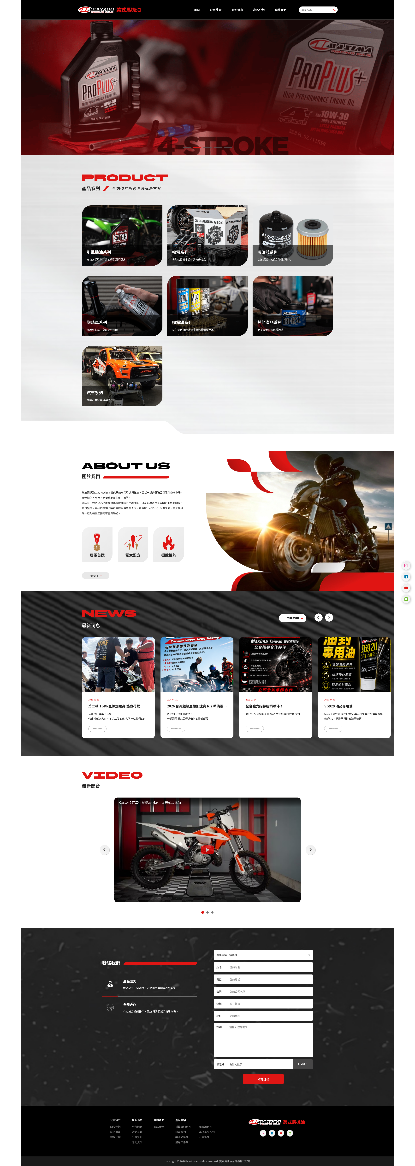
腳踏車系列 (181, 1142)
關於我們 (115, 1127)
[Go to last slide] (318, 617)
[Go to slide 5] (228, 147)
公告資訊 (137, 1137)
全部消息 (137, 1127)
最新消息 (237, 10)
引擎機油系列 (183, 1127)
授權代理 (115, 1137)
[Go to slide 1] (187, 147)
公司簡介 (215, 10)
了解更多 (94, 575)
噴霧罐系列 (205, 1127)
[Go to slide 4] (218, 147)
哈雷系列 (180, 1132)
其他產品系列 (207, 1132)
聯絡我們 (280, 10)
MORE (292, 618)
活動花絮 (137, 1132)
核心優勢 (115, 1132)
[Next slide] (329, 617)
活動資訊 (137, 1142)
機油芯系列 (181, 1137)
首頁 (197, 10)
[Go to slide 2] (197, 147)
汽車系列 (204, 1137)
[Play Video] (207, 849)
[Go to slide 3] (207, 147)
